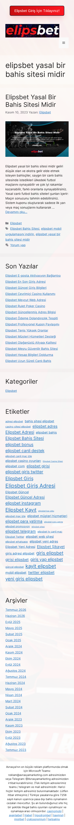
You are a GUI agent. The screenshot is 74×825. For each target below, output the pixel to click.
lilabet (28, 815)
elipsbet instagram (23, 503)
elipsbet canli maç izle (18, 456)
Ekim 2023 (13, 731)
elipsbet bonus (19, 444)
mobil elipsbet (15, 572)
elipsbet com (15, 466)
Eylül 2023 (12, 738)
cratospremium (36, 819)
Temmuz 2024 (15, 677)
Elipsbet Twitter (14, 536)
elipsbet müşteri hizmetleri (47, 516)
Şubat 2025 (13, 634)
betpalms (54, 819)
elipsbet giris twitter (24, 471)
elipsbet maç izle (15, 516)
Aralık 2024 (13, 646)
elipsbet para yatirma (23, 521)
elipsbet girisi (38, 466)
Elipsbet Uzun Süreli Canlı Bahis (28, 361)
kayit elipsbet (41, 566)
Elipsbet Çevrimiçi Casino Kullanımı (30, 294)
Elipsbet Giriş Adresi (30, 486)
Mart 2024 (13, 701)
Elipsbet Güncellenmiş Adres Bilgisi (30, 312)
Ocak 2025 (13, 640)
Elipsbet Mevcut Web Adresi (25, 300)
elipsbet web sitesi (40, 536)
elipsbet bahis (46, 432)
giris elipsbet (49, 553)
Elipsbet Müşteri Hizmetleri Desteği (30, 336)
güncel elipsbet (14, 567)
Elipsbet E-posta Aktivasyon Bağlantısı (33, 275)
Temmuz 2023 (15, 750)
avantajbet (15, 815)
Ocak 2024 (13, 713)
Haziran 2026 (15, 616)
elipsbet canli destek (24, 450)
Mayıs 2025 (13, 628)
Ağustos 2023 (15, 744)
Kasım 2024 (14, 652)
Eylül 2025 (12, 622)
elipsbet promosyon (17, 526)
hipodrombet (42, 815)
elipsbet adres (45, 426)
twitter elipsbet (41, 572)
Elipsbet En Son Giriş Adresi (25, 281)
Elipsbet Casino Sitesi (53, 461)
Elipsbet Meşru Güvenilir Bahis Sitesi (31, 348)
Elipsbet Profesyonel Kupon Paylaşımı (32, 324)
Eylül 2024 (12, 664)
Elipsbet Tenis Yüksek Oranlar (26, 330)
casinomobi (54, 811)
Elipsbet (16, 223)
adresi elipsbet (14, 421)
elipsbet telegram (20, 531)
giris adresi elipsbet (19, 553)
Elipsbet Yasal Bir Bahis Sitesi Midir (30, 100)
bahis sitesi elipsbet (39, 421)
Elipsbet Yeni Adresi (20, 547)
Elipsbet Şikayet (51, 546)
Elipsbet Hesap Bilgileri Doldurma (29, 355)
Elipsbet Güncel (17, 492)
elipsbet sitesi (38, 527)
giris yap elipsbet (46, 559)
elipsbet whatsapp (16, 541)
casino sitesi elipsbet (18, 426)
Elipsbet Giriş (19, 478)
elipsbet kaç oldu (46, 511)
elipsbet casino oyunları (23, 461)
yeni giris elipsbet (24, 578)
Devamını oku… (16, 212)
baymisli (58, 815)
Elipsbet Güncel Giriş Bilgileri (26, 288)
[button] (37, 11)
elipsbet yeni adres (44, 541)
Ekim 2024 (13, 658)
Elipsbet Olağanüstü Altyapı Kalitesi (30, 342)
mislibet (19, 819)
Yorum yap (18, 245)
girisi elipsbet (17, 559)
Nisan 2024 (13, 695)
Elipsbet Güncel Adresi (25, 497)
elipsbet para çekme (53, 522)
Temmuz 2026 (15, 610)
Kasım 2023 (14, 725)
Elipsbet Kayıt (20, 510)
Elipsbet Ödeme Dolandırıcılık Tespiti (31, 318)
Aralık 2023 (13, 719)
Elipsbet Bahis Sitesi (24, 228)
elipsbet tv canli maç (50, 531)
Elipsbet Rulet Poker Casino (25, 306)
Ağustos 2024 (15, 671)
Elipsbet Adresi (19, 432)
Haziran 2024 (15, 683)
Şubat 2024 (13, 707)
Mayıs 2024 (13, 689)
